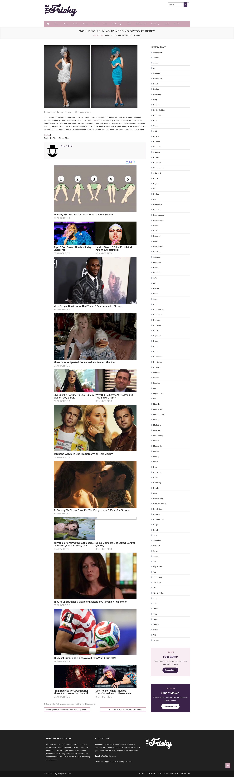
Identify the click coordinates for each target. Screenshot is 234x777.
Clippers (156, 152)
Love (105, 24)
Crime (155, 178)
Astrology (157, 73)
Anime (155, 63)
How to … (157, 367)
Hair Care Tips (158, 310)
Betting (156, 89)
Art (154, 68)
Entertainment (141, 24)
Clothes (156, 157)
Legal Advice (158, 393)
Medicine (156, 430)
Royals (166, 24)
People (156, 488)
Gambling (157, 262)
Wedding (156, 640)
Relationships (117, 24)
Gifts (155, 278)
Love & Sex (157, 409)
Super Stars (157, 567)
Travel (176, 24)
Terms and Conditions (171, 773)
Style (129, 24)
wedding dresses (68, 704)
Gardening (157, 273)
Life (154, 399)
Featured (156, 236)
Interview (156, 383)
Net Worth (157, 472)
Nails (155, 467)
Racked (47, 135)
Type (155, 614)
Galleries (156, 257)
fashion (58, 704)
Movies (95, 24)
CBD (155, 131)
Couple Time (158, 168)
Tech (155, 572)
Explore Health (170, 670)
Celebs (85, 24)
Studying (156, 556)
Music (155, 462)
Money (156, 441)
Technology (157, 577)
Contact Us (151, 773)
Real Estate (157, 509)
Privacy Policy (185, 773)
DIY (154, 199)
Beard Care (157, 79)
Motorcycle (157, 446)
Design (156, 194)
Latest (159, 773)
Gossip (156, 289)
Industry (156, 372)
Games (156, 268)
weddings (78, 704)
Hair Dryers (157, 315)
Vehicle (156, 624)
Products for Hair (159, 504)
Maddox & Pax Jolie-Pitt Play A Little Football (126, 709)
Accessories (158, 52)
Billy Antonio (50, 112)
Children (156, 142)
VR (154, 635)
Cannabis (157, 115)
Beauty (156, 84)
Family (155, 226)
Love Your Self (159, 414)
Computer (157, 163)
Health (75, 24)
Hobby (155, 346)
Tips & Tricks (158, 593)
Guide (155, 294)
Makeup (156, 420)
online (94, 120)
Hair (154, 304)
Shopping (157, 540)
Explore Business (170, 706)
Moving (156, 456)
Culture (156, 189)
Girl (154, 283)
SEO (155, 535)
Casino (156, 126)
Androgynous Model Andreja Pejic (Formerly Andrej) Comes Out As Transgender (68, 709)
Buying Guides (159, 110)
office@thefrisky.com (108, 756)
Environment (158, 220)
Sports (155, 551)
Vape (155, 619)
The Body (157, 582)
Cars (155, 121)
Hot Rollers (157, 362)
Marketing (157, 425)
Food (155, 241)
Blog (155, 100)
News (65, 24)
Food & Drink (158, 247)
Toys (155, 603)
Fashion (156, 231)
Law (154, 388)
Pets (155, 493)
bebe (53, 704)
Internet (156, 378)
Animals (156, 58)
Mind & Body (158, 435)
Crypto (155, 184)
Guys (155, 299)
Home (56, 24)
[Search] (185, 4)
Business (156, 105)
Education (157, 210)
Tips (154, 588)
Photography (158, 498)
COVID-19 (157, 173)
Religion (156, 525)
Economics (157, 205)
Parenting (155, 24)
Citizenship (157, 147)
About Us (142, 773)
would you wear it (89, 704)
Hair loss (156, 320)
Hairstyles (157, 325)
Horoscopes (158, 357)
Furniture (156, 252)
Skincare (156, 546)
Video (155, 630)
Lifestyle (156, 404)
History (156, 341)
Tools (155, 598)
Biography (157, 94)
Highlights (157, 336)
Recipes (156, 514)
